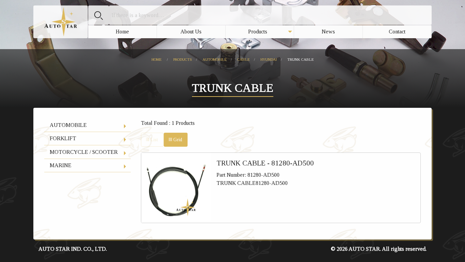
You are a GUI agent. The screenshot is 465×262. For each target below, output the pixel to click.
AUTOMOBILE (215, 59)
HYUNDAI (268, 59)
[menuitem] (122, 31)
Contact (397, 31)
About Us (191, 31)
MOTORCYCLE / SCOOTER (84, 152)
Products (257, 31)
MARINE (60, 165)
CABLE (243, 59)
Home (122, 31)
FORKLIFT (63, 138)
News (328, 31)
